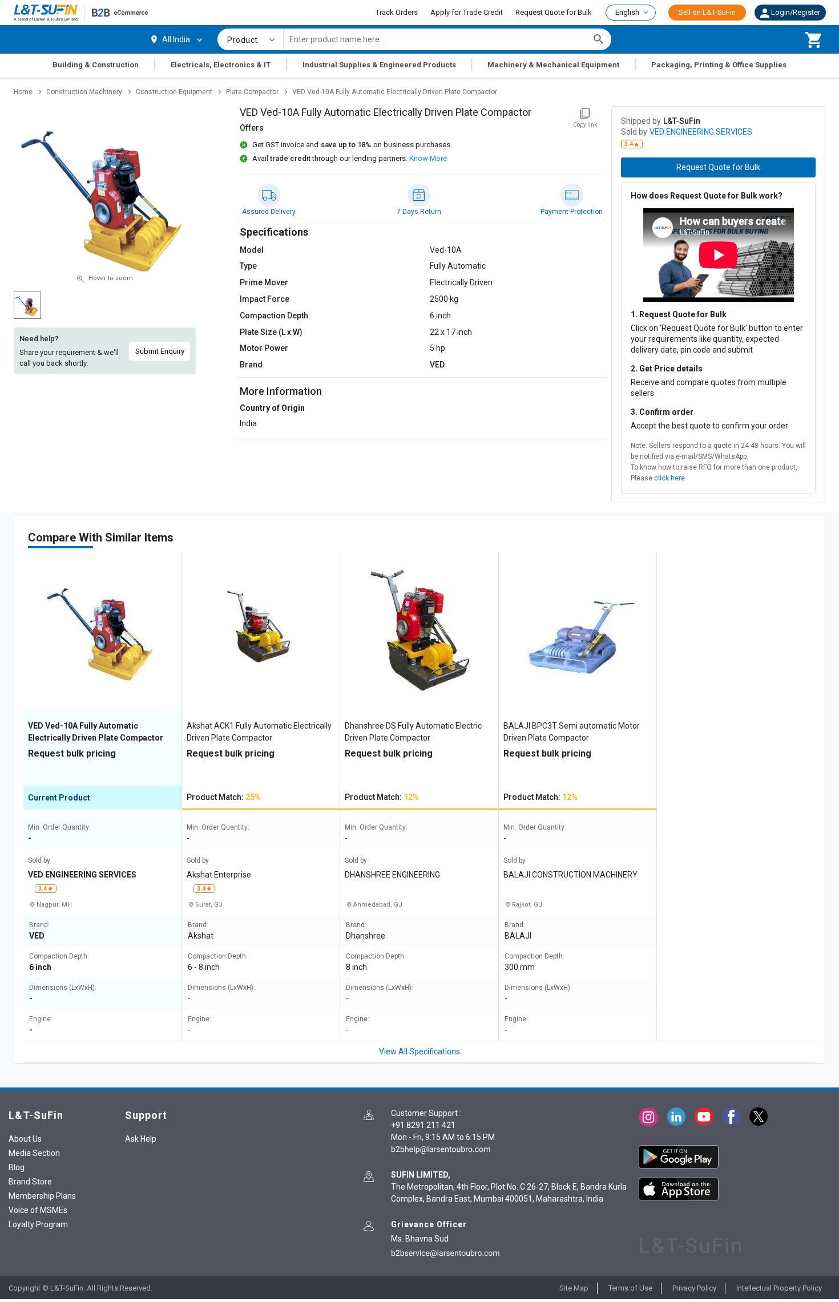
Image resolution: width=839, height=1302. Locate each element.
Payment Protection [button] (571, 212)
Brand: (39, 925)
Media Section (34, 1153)
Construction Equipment (174, 92)
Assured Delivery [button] (269, 212)
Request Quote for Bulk (553, 12)
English (627, 12)
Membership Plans (42, 1195)
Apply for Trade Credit (466, 12)
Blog (17, 1167)
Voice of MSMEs (38, 1210)
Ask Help (140, 1138)
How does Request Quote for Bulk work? (706, 196)
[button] (790, 13)
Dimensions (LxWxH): (62, 988)
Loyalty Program (38, 1224)
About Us (25, 1138)
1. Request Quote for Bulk (679, 314)
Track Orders (397, 12)
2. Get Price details (667, 369)
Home (23, 92)
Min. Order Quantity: (59, 827)
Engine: (41, 1019)
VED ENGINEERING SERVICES (701, 131)
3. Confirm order (662, 412)
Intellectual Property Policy (779, 1288)
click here (669, 478)
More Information (281, 391)
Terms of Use (630, 1288)
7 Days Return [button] (419, 212)
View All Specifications (419, 1051)
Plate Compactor (252, 92)
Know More (428, 158)
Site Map (573, 1288)
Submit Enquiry (159, 351)
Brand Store (30, 1181)
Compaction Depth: (59, 956)
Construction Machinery (84, 92)
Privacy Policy (694, 1288)
